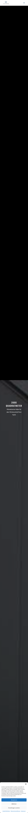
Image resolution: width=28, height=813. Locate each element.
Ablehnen (14, 804)
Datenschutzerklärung (15, 811)
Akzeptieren (14, 800)
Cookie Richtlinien (6, 811)
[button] (26, 784)
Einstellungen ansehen (14, 808)
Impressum (23, 811)
